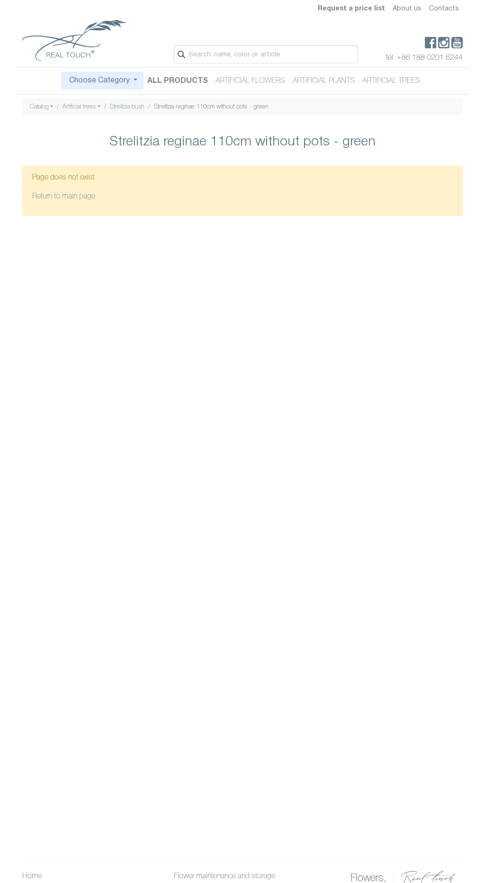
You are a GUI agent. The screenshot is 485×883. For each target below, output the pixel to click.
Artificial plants (324, 81)
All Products (177, 81)
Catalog (39, 106)
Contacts (444, 9)
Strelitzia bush (127, 106)
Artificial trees (391, 81)
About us (407, 9)
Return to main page (63, 196)
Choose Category (99, 80)
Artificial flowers (250, 81)
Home (32, 876)
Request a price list (351, 9)
